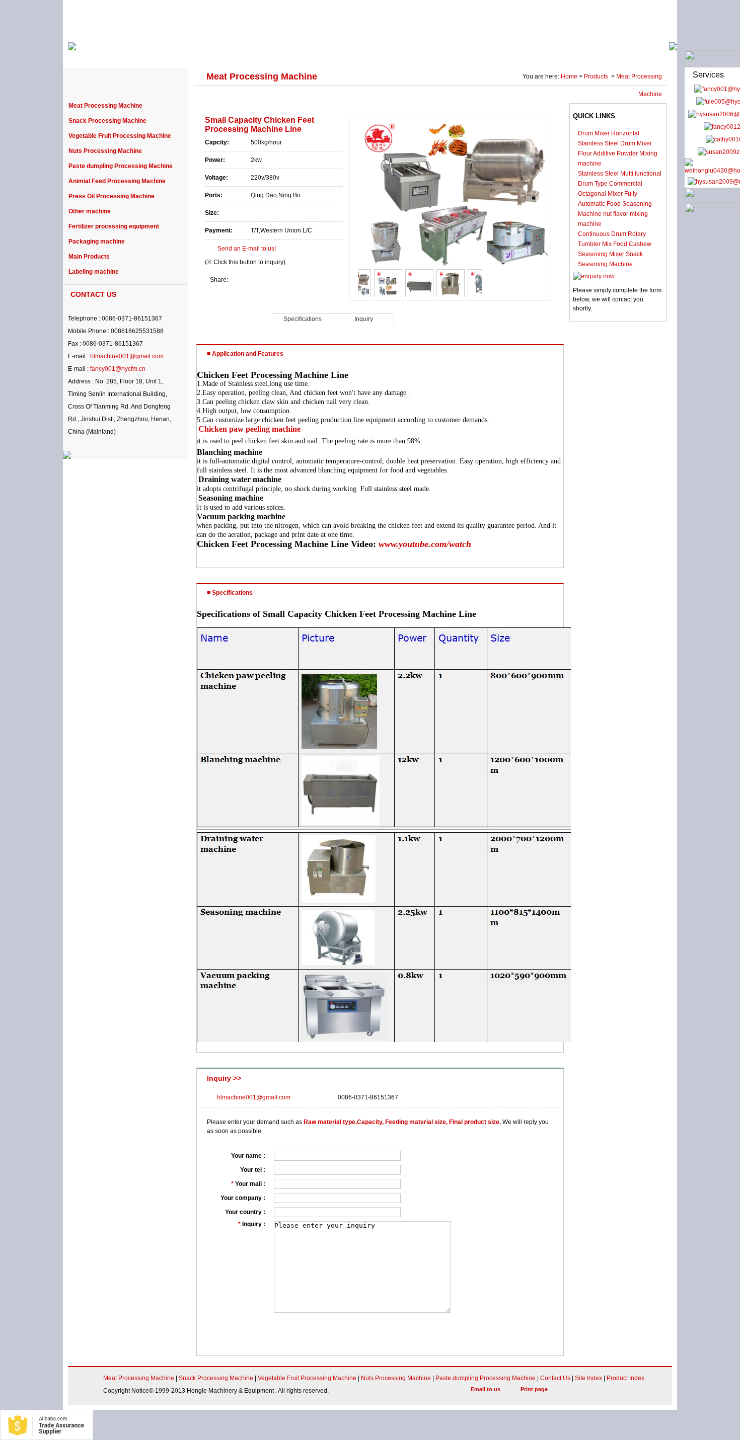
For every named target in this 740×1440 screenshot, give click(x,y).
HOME (93, 51)
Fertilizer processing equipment (113, 226)
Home (569, 76)
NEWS (396, 51)
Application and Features (234, 318)
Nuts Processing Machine (105, 150)
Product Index (625, 1378)
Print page (534, 1389)
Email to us (485, 1389)
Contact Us (555, 1378)
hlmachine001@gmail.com (127, 356)
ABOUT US (145, 51)
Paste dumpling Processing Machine (120, 166)
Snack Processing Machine (107, 120)
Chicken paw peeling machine (249, 429)
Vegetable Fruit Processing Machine (119, 135)
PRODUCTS (205, 51)
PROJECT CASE (275, 51)
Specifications (302, 319)
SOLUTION (501, 51)
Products (597, 76)
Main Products (89, 256)
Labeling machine (93, 271)
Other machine (89, 211)
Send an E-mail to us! (246, 248)
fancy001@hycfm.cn (117, 368)
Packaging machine (96, 241)
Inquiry (363, 319)
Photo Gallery (564, 51)
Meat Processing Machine (105, 105)
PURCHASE (344, 51)
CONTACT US (631, 51)
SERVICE (445, 51)
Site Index (588, 1378)
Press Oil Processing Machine (111, 196)
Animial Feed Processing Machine (117, 181)
